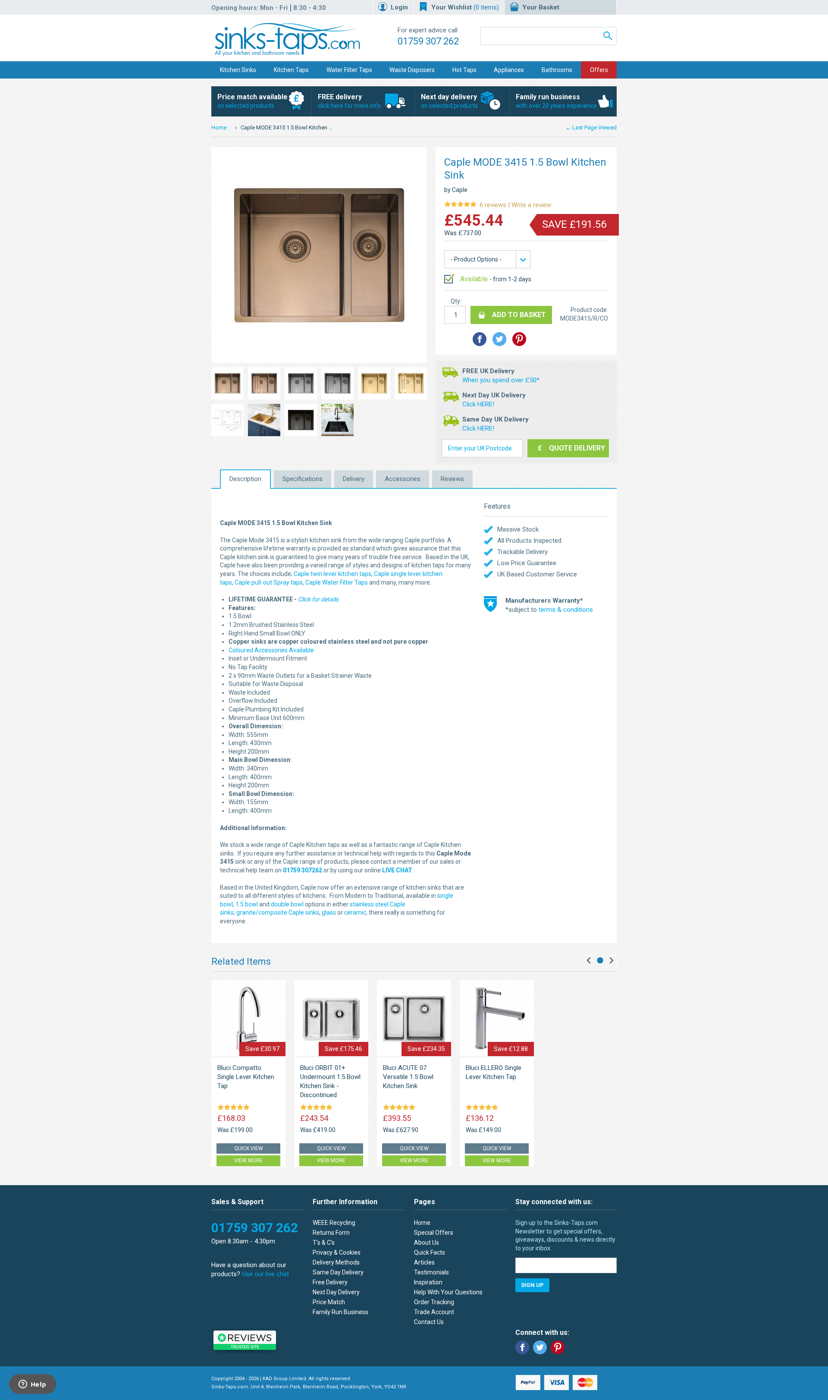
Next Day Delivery (336, 1292)
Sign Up (532, 1285)
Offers (599, 69)
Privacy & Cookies (337, 1252)
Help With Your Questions (448, 1292)
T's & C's (324, 1242)
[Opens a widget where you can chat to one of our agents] (32, 1385)
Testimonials (431, 1272)
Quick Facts (429, 1252)
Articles (424, 1262)
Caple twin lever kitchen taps (332, 573)
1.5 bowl (246, 904)
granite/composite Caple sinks (277, 912)
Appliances (509, 69)
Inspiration (428, 1282)
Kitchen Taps (291, 69)
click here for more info (349, 101)
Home (218, 127)
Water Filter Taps (349, 69)
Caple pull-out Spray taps (269, 582)
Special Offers (433, 1232)
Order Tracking (434, 1302)
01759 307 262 (428, 41)
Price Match (329, 1302)
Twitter (540, 1347)
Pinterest (558, 1347)
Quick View (248, 1148)
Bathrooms (557, 69)
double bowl (287, 904)
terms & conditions (566, 609)
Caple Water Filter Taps (336, 582)
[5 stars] (235, 1108)
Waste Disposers (412, 69)
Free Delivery (330, 1282)
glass (329, 912)
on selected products (252, 101)
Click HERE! (478, 404)
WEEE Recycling (334, 1222)
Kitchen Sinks (238, 69)
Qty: (456, 301)
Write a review (497, 205)
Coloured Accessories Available (271, 650)
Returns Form (331, 1232)
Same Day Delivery (338, 1272)
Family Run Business (340, 1312)
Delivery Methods (336, 1262)
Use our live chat (265, 1274)
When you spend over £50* (500, 380)
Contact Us (429, 1321)
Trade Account (434, 1312)
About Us (426, 1242)
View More (248, 1161)
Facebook (522, 1347)
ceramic (355, 912)
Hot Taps (464, 69)
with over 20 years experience (556, 101)
